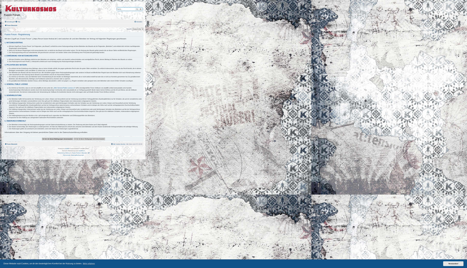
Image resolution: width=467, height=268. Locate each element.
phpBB (67, 148)
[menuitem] (17, 21)
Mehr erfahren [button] (89, 264)
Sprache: (129, 29)
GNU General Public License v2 (64, 88)
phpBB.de (82, 150)
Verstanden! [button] (453, 264)
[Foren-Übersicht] (31, 8)
